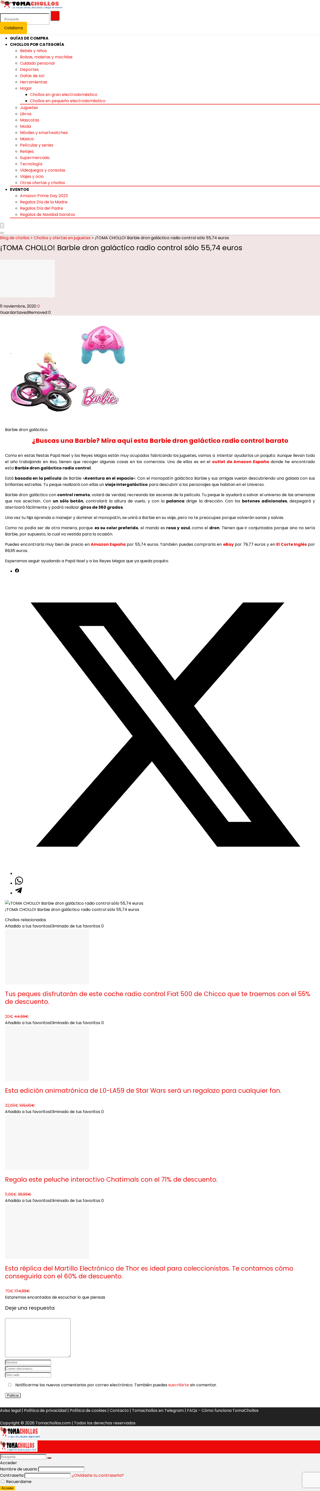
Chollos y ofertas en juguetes (62, 238)
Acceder (8, 1488)
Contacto (119, 1410)
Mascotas (29, 120)
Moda (25, 126)
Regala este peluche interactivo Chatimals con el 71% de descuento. (111, 1179)
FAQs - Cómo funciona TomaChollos (222, 1410)
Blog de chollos (15, 238)
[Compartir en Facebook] (17, 571)
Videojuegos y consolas (42, 170)
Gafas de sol (32, 76)
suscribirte (178, 1385)
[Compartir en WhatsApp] (19, 883)
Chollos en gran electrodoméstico (63, 94)
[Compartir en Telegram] (18, 893)
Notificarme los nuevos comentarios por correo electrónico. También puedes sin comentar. (115, 1385)
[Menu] (2, 225)
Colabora (13, 28)
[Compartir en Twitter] (165, 873)
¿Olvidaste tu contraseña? (98, 1475)
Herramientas (33, 82)
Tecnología (31, 164)
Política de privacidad (45, 1410)
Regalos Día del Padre (41, 208)
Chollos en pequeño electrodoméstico (68, 101)
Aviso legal (10, 1410)
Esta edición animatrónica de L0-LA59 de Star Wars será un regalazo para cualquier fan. (143, 1090)
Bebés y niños (33, 51)
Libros (26, 114)
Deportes (29, 69)
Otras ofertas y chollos (42, 183)
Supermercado (35, 158)
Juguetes (29, 107)
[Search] (2, 233)
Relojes (27, 151)
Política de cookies (88, 1410)
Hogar (26, 88)
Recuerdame (18, 1481)
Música (27, 139)
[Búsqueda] (55, 16)
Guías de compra (29, 38)
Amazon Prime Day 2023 (44, 196)
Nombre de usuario (18, 1469)
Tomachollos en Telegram (158, 1410)
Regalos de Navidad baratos (47, 214)
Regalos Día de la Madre (44, 202)
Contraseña (12, 1475)
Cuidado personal (37, 63)
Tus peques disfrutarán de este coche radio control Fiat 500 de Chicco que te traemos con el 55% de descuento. (157, 998)
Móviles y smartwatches (44, 132)
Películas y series (36, 145)
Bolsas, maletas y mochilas (46, 57)
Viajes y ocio (32, 176)
